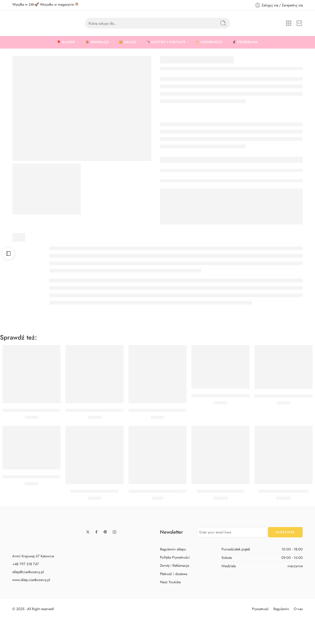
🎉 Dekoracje (97, 42)
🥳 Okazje (127, 42)
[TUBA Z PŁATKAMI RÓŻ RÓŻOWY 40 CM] (283, 367)
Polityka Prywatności (175, 557)
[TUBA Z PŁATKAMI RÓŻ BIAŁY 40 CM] (31, 448)
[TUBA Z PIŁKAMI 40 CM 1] (81, 108)
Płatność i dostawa (173, 573)
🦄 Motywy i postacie (166, 42)
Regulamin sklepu (173, 549)
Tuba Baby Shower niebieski (283, 491)
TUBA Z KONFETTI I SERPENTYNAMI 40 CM (169, 410)
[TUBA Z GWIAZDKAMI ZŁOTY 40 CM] (94, 374)
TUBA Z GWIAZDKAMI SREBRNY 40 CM (39, 410)
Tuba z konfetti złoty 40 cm (94, 491)
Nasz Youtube (170, 581)
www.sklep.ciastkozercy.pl (31, 579)
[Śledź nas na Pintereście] (105, 532)
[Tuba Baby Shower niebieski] (283, 455)
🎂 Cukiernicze (208, 42)
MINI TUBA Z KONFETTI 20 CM (158, 491)
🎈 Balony (66, 42)
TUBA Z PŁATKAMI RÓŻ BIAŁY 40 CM (37, 476)
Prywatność (260, 608)
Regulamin (281, 608)
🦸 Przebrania (245, 42)
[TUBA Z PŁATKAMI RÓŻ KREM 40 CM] (220, 367)
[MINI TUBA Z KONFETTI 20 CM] (157, 455)
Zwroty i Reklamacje (174, 565)
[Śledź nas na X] (88, 532)
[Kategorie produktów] (288, 23)
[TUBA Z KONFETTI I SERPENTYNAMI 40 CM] (157, 374)
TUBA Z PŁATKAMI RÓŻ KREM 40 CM (226, 396)
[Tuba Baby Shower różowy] (220, 455)
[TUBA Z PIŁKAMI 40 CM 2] (46, 189)
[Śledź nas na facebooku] (96, 532)
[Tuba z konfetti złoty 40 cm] (94, 455)
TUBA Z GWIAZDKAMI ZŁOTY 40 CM (99, 410)
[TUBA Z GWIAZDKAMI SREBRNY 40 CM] (31, 374)
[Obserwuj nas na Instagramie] (114, 532)
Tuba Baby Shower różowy (220, 491)
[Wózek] (299, 23)
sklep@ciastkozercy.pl (28, 571)
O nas (298, 608)
